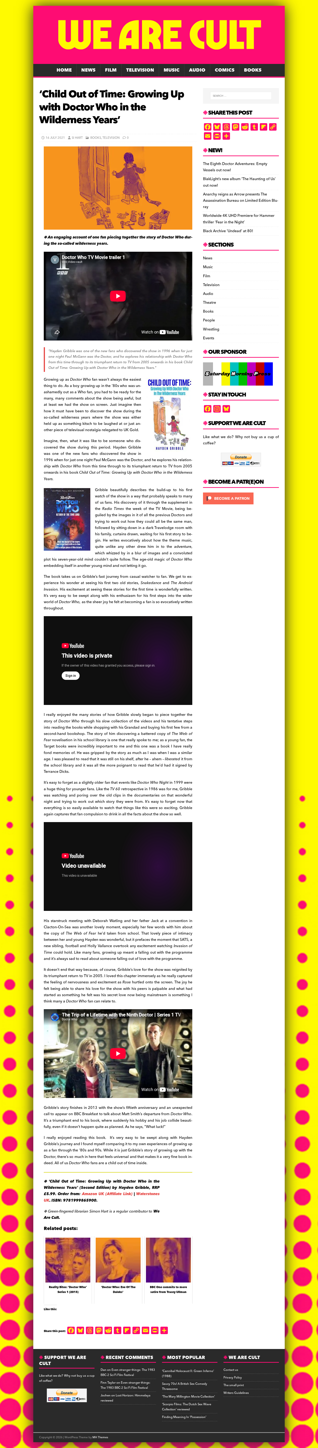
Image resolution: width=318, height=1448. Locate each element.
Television (140, 70)
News (88, 70)
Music (171, 70)
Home (64, 70)
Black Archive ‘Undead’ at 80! (228, 231)
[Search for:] (241, 96)
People (209, 320)
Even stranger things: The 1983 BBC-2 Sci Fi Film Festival (128, 1372)
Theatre (209, 302)
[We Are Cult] (159, 60)
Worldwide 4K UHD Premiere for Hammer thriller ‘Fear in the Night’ (238, 218)
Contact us (230, 1369)
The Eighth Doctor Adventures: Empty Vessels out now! (235, 167)
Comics (224, 70)
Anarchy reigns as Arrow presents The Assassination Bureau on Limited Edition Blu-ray (240, 200)
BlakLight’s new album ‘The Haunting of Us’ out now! (239, 182)
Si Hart (77, 137)
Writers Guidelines (236, 1392)
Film (111, 70)
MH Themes (100, 1437)
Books (252, 70)
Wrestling (211, 329)
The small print (233, 1385)
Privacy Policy (232, 1377)
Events (208, 338)
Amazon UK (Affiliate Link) (107, 1194)
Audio (197, 70)
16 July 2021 (55, 137)
